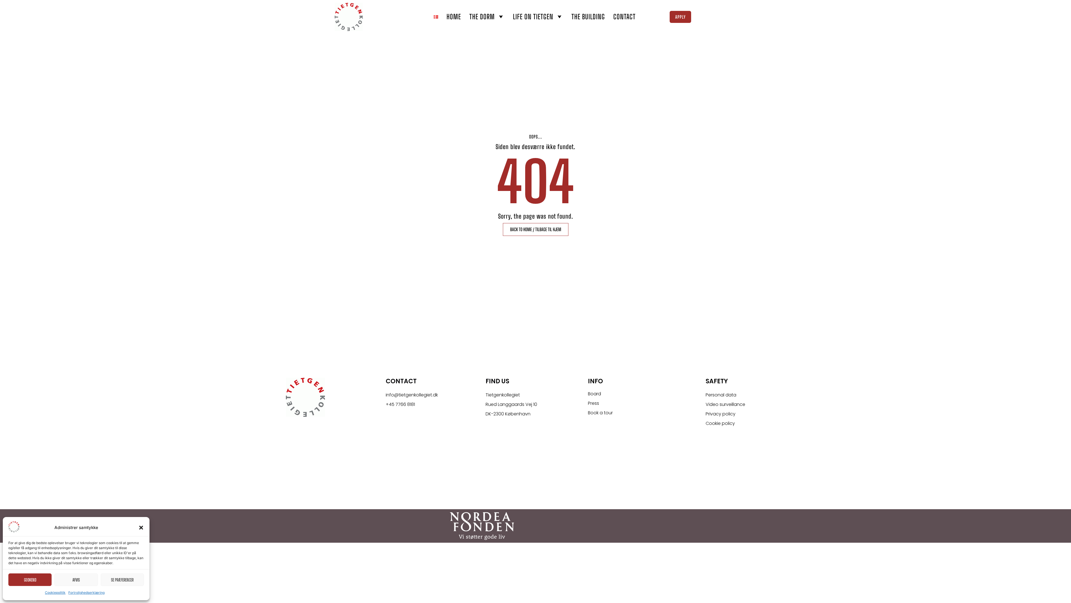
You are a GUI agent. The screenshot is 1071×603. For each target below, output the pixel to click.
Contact (624, 17)
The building (588, 17)
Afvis (76, 579)
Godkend (30, 579)
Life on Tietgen (533, 17)
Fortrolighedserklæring (86, 592)
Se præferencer (122, 579)
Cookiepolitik (55, 592)
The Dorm (482, 17)
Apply (680, 17)
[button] (141, 527)
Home (454, 17)
